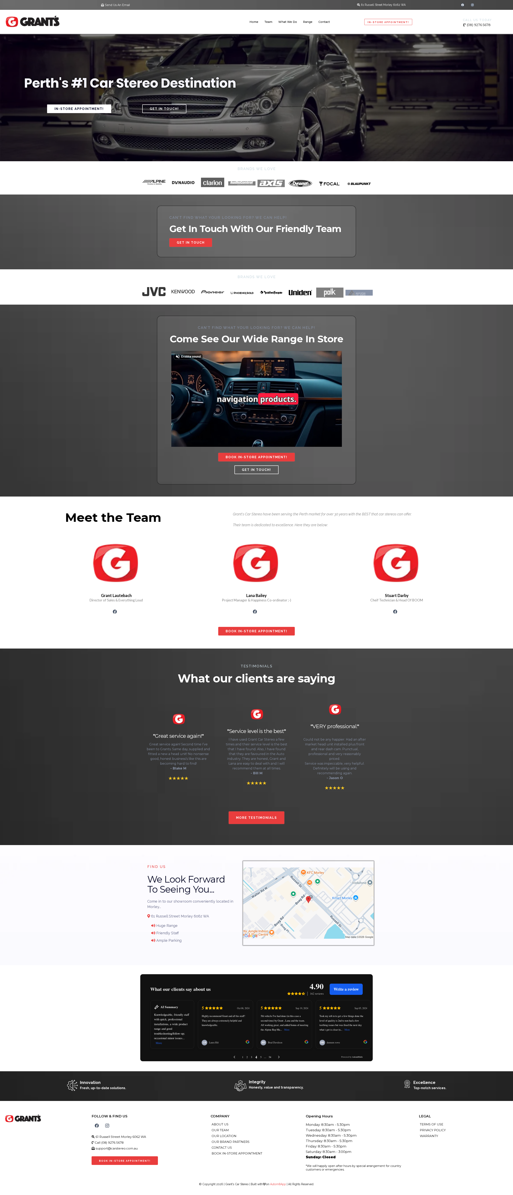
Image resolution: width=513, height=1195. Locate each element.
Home (253, 22)
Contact (324, 22)
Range (307, 22)
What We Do (287, 22)
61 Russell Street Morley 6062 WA (383, 4)
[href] (308, 903)
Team (268, 22)
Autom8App (278, 1184)
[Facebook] (463, 5)
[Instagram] (472, 5)
